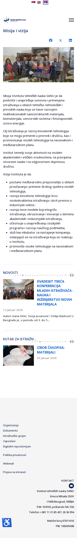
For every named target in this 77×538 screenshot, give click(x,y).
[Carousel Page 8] (32, 275)
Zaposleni (9, 441)
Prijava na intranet (14, 472)
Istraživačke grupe (14, 436)
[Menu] (71, 20)
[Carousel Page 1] (15, 275)
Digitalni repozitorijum (17, 446)
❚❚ (72, 275)
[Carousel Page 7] (30, 275)
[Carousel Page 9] (35, 275)
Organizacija (10, 425)
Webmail (8, 463)
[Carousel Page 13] (45, 275)
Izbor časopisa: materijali (50, 349)
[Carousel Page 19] (59, 275)
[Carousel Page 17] (54, 275)
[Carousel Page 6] (27, 275)
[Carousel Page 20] (62, 275)
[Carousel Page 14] (47, 275)
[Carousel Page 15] (50, 275)
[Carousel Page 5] (25, 275)
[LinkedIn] (70, 40)
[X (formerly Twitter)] (60, 40)
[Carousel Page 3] (20, 275)
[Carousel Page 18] (57, 275)
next (69, 275)
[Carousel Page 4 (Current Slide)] (22, 275)
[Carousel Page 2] (17, 275)
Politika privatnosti (14, 455)
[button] (61, 65)
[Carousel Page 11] (40, 275)
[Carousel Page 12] (42, 275)
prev (66, 275)
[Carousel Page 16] (52, 275)
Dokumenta (10, 430)
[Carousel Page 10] (37, 275)
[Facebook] (50, 40)
